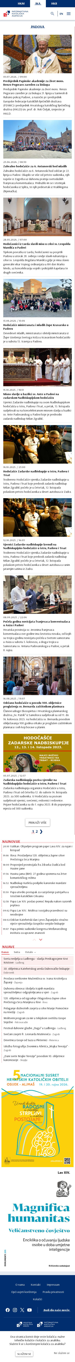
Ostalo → (30, 952)
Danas (5, 952)
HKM (21, 3)
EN (61, 13)
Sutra (17, 952)
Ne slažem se (62, 1353)
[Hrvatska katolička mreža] (25, 1325)
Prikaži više (38, 822)
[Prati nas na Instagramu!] (15, 1310)
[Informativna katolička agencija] (47, 1325)
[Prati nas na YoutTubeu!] (29, 1310)
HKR (54, 3)
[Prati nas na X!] (22, 1310)
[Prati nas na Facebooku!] (7, 1310)
